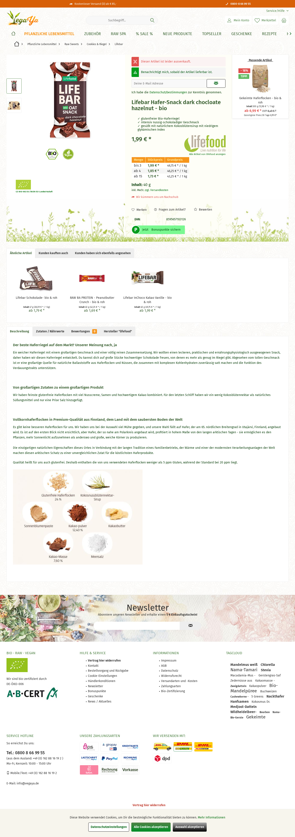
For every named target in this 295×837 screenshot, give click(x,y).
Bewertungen (83, 331)
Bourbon (265, 712)
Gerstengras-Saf (270, 675)
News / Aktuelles (99, 701)
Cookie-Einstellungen (102, 676)
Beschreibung (19, 331)
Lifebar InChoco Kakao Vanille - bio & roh (147, 300)
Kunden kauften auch (53, 253)
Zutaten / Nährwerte (50, 331)
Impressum (168, 660)
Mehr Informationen (211, 817)
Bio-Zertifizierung (173, 691)
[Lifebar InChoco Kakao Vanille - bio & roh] (147, 278)
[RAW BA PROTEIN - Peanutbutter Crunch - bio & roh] (92, 278)
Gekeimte (255, 717)
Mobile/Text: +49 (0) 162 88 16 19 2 (33, 773)
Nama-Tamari (244, 670)
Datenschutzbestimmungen (168, 92)
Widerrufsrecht (171, 676)
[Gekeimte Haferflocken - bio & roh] (260, 79)
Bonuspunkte (97, 691)
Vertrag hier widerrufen (149, 805)
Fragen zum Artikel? (172, 209)
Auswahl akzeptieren (189, 827)
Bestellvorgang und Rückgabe (108, 671)
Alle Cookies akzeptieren (151, 827)
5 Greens (257, 696)
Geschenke (95, 696)
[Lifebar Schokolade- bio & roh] (36, 278)
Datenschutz (169, 671)
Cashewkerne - (239, 696)
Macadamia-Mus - (243, 675)
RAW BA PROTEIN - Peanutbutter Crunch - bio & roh (92, 300)
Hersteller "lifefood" (118, 331)
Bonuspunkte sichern (166, 230)
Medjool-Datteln (243, 707)
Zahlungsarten (171, 686)
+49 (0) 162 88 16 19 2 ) (47, 758)
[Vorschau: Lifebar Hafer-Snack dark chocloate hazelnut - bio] (14, 86)
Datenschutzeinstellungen (109, 827)
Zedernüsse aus (241, 680)
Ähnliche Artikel (21, 253)
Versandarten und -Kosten (179, 681)
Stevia (266, 670)
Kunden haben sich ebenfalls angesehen (103, 253)
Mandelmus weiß (244, 665)
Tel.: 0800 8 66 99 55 (25, 752)
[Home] (13, 34)
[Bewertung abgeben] (156, 114)
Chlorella (268, 665)
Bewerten (205, 209)
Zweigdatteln (238, 686)
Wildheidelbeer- (243, 712)
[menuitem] (276, 11)
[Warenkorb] (284, 20)
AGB (164, 666)
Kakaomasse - (265, 680)
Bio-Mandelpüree (254, 688)
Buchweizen (268, 691)
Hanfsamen (239, 701)
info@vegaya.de (28, 783)
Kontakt (93, 666)
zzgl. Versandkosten (156, 190)
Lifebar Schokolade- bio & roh (36, 298)
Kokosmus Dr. (261, 702)
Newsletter (95, 686)
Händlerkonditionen (101, 681)
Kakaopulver (258, 686)
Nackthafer (275, 696)
